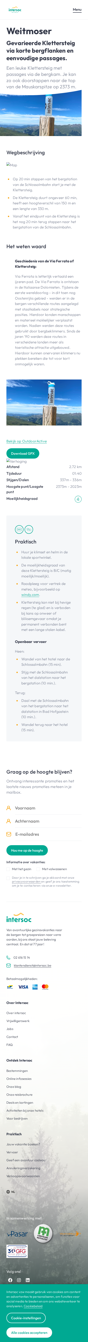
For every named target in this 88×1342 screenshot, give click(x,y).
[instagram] (19, 1280)
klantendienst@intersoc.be (32, 965)
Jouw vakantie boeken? (23, 1144)
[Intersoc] (14, 9)
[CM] (43, 1234)
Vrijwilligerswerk (17, 1021)
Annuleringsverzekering (23, 1168)
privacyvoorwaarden (26, 881)
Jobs (9, 1029)
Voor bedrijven (17, 1118)
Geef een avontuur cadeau (25, 1160)
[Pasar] (17, 1233)
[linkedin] (28, 1280)
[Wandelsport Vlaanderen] (70, 1233)
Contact (12, 1037)
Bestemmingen (17, 1071)
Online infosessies (18, 1079)
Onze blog (13, 1087)
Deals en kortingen (19, 1102)
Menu (77, 9)
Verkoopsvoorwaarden (23, 1176)
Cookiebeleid (33, 1306)
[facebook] (10, 1280)
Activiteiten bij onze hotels (24, 1110)
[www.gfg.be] (17, 1251)
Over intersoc (16, 1013)
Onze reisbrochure (19, 1095)
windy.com (30, 594)
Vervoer (12, 1152)
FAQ (9, 1045)
